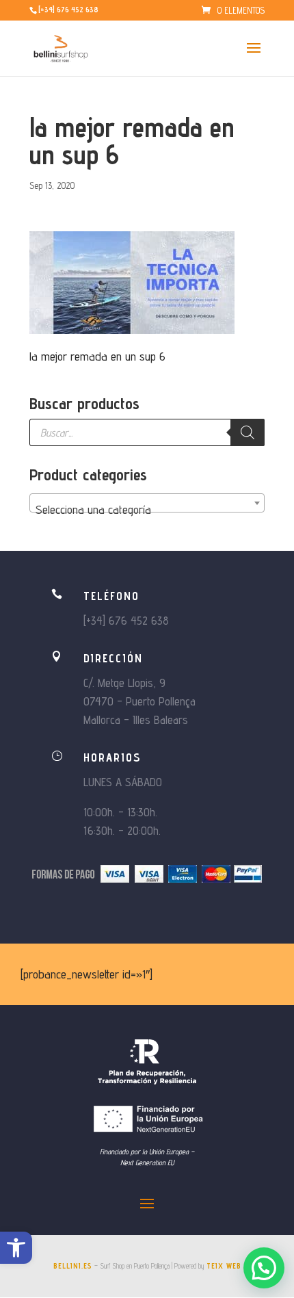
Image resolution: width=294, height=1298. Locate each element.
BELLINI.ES (72, 1266)
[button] (16, 1248)
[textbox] (147, 509)
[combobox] (147, 502)
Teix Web (223, 1266)
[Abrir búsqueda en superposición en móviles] (147, 432)
